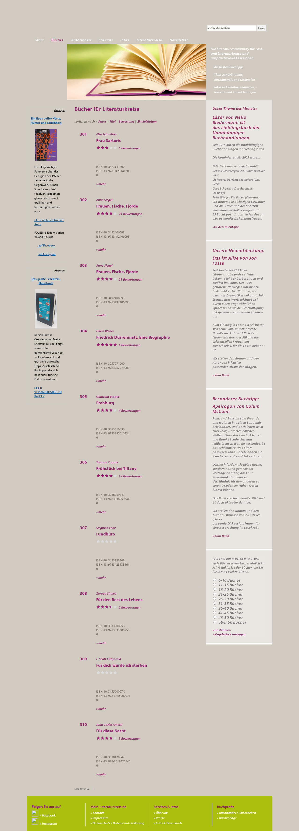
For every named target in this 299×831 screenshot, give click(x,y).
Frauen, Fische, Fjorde (117, 206)
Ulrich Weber (105, 331)
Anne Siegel (104, 200)
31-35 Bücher (230, 604)
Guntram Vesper (107, 396)
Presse (160, 818)
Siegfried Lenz (106, 528)
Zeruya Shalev (106, 593)
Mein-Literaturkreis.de (81, 22)
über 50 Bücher (232, 622)
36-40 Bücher (230, 608)
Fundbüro (105, 534)
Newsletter (179, 40)
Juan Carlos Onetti (109, 724)
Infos (124, 40)
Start (39, 40)
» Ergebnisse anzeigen (229, 634)
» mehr (101, 184)
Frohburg (105, 402)
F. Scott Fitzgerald (108, 659)
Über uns (162, 813)
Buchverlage (228, 818)
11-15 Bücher (230, 585)
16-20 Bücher (230, 590)
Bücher (57, 40)
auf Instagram (47, 254)
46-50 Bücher (230, 618)
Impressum (100, 818)
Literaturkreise (149, 40)
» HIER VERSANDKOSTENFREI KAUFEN (48, 392)
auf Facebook (47, 245)
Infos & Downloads (169, 823)
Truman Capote (107, 462)
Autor (102, 121)
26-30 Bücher (230, 599)
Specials (106, 40)
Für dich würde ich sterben (121, 665)
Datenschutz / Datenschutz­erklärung (118, 823)
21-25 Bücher (230, 594)
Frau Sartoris (108, 140)
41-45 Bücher (230, 613)
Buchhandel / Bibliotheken (237, 813)
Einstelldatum (147, 121)
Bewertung (126, 121)
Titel (112, 121)
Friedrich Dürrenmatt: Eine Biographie (133, 337)
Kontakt (98, 813)
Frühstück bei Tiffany (116, 468)
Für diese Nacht (111, 730)
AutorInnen (81, 40)
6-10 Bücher (229, 580)
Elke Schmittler (106, 134)
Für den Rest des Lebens (119, 599)
